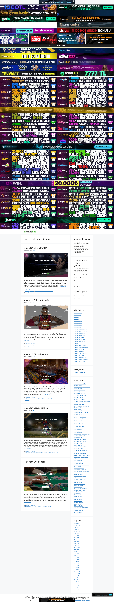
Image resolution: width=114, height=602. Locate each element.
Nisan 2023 (76, 579)
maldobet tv (84, 488)
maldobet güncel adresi (80, 446)
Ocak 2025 (76, 537)
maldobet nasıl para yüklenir (78, 471)
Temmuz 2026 (77, 523)
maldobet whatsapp (79, 499)
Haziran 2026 (77, 525)
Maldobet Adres (82, 395)
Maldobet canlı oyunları (78, 421)
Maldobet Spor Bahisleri (78, 485)
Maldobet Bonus (78, 407)
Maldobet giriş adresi (80, 441)
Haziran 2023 (77, 575)
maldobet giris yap (78, 437)
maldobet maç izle (78, 462)
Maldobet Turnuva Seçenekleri (81, 359)
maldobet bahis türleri (78, 406)
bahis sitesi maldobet (80, 384)
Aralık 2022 (76, 588)
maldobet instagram (80, 453)
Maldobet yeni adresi (79, 502)
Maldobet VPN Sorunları (35, 248)
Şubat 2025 (76, 535)
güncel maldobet (78, 392)
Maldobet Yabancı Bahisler (80, 345)
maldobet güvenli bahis (29, 291)
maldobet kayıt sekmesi (84, 457)
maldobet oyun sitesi (47, 506)
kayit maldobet (78, 393)
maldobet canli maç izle (79, 414)
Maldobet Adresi (78, 313)
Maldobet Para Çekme (80, 476)
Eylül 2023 (76, 569)
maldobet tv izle (77, 493)
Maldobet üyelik (78, 506)
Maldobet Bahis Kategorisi (36, 300)
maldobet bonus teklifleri (78, 410)
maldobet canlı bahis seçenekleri (80, 417)
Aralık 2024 (76, 539)
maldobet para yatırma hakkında (40, 452)
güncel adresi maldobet (79, 390)
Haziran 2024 (77, 551)
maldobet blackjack (86, 406)
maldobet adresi (78, 397)
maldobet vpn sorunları (48, 291)
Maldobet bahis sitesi (79, 404)
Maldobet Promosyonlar (30, 289)
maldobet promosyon (79, 477)
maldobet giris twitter (79, 435)
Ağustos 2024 (77, 547)
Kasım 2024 (76, 541)
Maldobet (76, 317)
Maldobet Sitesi (78, 482)
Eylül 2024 (76, 545)
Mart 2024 (76, 557)
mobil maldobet (85, 507)
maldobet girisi (85, 434)
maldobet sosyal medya (79, 484)
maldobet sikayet (78, 481)
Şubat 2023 (76, 583)
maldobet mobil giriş (29, 506)
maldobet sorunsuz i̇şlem (53, 452)
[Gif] (57, 110)
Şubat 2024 (76, 559)
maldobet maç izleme (78, 463)
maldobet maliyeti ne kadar (78, 460)
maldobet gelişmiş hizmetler (78, 432)
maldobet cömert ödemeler (78, 429)
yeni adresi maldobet (78, 510)
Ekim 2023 (76, 567)
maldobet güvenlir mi (80, 450)
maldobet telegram (77, 488)
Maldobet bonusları (77, 409)
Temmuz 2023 (77, 573)
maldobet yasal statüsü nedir (78, 501)
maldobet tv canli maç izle (80, 491)
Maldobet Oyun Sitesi (34, 461)
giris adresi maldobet (78, 387)
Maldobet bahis (79, 399)
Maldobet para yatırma (78, 474)
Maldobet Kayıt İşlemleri (79, 337)
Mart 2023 (76, 581)
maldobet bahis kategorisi (30, 344)
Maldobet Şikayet (78, 321)
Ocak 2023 (76, 585)
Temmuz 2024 (77, 549)
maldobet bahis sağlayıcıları (85, 401)
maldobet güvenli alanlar (40, 398)
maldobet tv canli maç (79, 490)
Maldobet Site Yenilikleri (79, 355)
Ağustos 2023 (77, 571)
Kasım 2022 (76, 590)
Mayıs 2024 (76, 553)
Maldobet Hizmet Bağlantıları (80, 353)
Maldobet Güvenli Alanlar (36, 354)
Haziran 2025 (77, 531)
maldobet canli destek (81, 412)
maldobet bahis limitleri (40, 344)
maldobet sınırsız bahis (78, 487)
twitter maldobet (77, 509)
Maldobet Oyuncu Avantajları (80, 357)
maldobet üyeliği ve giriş (77, 507)
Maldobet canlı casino (79, 418)
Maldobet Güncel (78, 323)
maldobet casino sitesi (79, 426)
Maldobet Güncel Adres (78, 445)
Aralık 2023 (76, 563)
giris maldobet (86, 387)
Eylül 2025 (76, 529)
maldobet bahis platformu (30, 398)
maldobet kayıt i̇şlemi (77, 457)
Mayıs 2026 (76, 527)
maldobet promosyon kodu (80, 479)
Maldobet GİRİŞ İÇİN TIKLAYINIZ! (57, 45)
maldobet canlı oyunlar (78, 420)
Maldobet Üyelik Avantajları (80, 331)
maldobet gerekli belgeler (77, 434)
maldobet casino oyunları (78, 423)
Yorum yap (27, 292)
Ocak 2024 (76, 561)
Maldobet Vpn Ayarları (79, 349)
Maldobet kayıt (78, 455)
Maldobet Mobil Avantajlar (77, 465)
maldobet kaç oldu (79, 458)
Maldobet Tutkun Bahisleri (80, 361)
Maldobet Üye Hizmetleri (80, 339)
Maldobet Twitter (78, 494)
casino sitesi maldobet (78, 385)
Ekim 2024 (76, 543)
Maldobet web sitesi (78, 496)
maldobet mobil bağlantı (85, 465)
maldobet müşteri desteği (79, 468)
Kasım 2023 (76, 565)
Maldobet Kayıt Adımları (86, 455)
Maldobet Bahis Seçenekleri (79, 402)
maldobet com (84, 428)
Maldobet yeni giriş (77, 504)
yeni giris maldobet (79, 512)
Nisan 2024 (76, 555)
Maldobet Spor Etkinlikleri (80, 335)
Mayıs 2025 (76, 533)
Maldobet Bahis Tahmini (79, 341)
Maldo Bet (76, 319)
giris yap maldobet (78, 388)
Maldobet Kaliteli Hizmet (79, 333)
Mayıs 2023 (76, 577)
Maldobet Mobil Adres (79, 351)
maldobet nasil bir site (39, 291)
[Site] (28, 80)
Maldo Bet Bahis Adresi (77, 401)
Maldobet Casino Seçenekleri (81, 347)
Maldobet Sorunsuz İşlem (36, 408)
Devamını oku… (64, 286)
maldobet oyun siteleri (86, 471)
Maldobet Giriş (77, 315)
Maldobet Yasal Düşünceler (80, 329)
